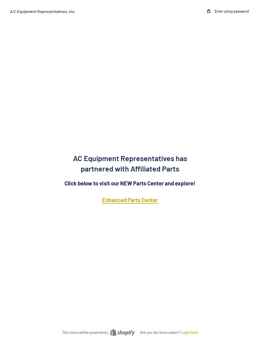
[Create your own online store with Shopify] (122, 332)
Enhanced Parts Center (130, 200)
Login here (189, 332)
